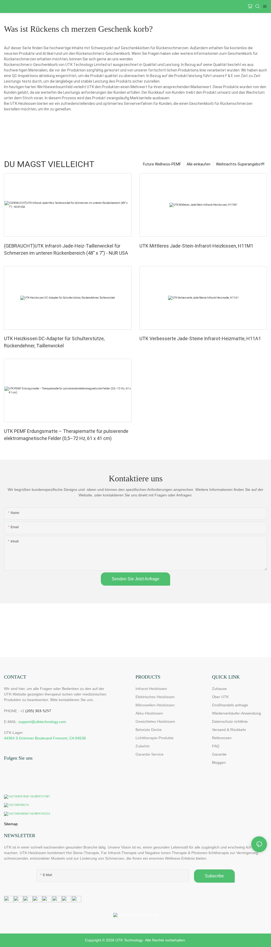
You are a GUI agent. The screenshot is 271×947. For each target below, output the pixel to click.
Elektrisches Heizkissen (155, 697)
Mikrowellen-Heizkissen (155, 705)
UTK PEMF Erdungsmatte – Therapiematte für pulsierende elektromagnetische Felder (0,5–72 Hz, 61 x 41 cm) (66, 434)
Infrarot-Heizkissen (151, 688)
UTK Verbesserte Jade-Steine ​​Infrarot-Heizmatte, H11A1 (200, 338)
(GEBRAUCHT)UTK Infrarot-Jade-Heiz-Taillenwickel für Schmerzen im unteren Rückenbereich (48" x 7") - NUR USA (66, 249)
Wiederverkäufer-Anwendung (236, 713)
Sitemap (11, 824)
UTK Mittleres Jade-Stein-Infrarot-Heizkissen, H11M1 (196, 246)
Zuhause (219, 688)
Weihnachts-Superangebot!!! (240, 164)
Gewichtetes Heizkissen (155, 721)
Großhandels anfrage (230, 705)
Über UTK (220, 697)
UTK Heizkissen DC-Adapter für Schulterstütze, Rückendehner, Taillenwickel (54, 342)
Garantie (219, 754)
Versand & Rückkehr (229, 730)
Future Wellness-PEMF (162, 164)
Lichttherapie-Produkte (155, 738)
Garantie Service (151, 754)
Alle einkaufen (198, 164)
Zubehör (143, 746)
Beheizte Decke (149, 730)
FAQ (215, 746)
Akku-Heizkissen (149, 713)
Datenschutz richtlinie (230, 721)
